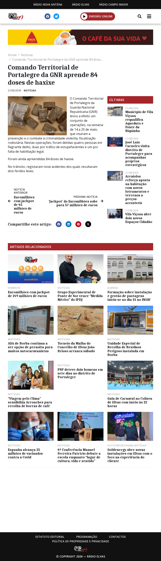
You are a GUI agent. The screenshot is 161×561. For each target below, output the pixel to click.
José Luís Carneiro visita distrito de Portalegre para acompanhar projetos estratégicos (138, 153)
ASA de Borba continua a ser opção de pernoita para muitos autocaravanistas (30, 347)
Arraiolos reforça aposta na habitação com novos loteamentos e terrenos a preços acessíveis (137, 189)
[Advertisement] (130, 72)
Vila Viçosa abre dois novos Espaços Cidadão (138, 218)
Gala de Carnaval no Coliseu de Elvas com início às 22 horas (129, 402)
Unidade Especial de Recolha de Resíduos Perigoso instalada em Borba (125, 349)
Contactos (117, 537)
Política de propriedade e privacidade (80, 541)
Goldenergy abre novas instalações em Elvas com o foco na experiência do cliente (129, 455)
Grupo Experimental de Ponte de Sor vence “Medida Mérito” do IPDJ (80, 296)
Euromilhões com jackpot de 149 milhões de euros (29, 294)
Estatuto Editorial (49, 537)
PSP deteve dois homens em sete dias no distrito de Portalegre (80, 373)
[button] (84, 16)
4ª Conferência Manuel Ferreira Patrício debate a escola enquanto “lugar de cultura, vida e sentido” (79, 455)
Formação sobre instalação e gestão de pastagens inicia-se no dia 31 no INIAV (129, 296)
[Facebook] (47, 16)
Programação (86, 537)
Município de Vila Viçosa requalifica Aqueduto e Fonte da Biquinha (139, 121)
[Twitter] (56, 16)
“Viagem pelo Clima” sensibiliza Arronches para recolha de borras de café (30, 402)
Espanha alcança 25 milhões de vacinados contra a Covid (25, 453)
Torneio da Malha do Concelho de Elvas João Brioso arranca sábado (76, 347)
